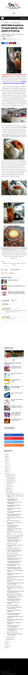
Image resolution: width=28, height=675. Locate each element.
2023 (6, 458)
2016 (6, 471)
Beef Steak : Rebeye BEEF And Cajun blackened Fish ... (14, 537)
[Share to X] (6, 43)
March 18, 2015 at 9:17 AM (16, 308)
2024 (6, 456)
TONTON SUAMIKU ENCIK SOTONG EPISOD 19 (13, 626)
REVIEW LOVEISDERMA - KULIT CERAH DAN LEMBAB (17, 387)
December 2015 (10, 475)
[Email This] (14, 43)
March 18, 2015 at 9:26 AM (16, 317)
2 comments (5, 304)
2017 (6, 469)
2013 (6, 643)
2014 (6, 641)
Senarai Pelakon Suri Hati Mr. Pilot (17, 374)
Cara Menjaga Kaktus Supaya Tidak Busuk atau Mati (14, 562)
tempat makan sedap (15, 22)
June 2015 (9, 486)
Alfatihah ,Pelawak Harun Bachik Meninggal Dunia (14, 596)
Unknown (7, 308)
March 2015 (9, 492)
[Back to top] (26, 673)
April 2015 (9, 490)
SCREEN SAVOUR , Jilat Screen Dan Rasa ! (15, 496)
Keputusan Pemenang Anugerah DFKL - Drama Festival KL (14, 550)
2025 (6, 454)
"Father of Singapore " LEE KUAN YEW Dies (15, 545)
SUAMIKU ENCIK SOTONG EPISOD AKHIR (15, 588)
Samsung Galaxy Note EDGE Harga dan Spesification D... (15, 591)
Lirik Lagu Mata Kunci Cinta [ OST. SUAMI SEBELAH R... (15, 629)
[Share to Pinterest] (10, 43)
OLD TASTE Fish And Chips (13, 520)
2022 (6, 460)
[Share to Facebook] (3, 43)
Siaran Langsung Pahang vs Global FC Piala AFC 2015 (15, 583)
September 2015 (11, 480)
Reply (6, 313)
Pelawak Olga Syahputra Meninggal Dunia (13, 526)
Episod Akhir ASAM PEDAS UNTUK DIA (15, 518)
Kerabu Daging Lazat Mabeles (14, 594)
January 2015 (10, 639)
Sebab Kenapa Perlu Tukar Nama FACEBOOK (13, 363)
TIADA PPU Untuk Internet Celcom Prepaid (15, 571)
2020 (6, 463)
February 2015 (10, 637)
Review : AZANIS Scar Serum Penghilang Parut (14, 565)
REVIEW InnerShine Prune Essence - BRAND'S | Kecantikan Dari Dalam (16, 414)
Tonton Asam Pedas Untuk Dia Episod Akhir (14, 512)
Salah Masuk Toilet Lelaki (13, 548)
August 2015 (10, 482)
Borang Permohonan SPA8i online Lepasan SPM (15, 620)
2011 (6, 647)
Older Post (12, 273)
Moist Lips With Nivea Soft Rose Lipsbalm (14, 523)
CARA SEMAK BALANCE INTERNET (16, 380)
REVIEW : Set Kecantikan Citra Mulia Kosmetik (14, 555)
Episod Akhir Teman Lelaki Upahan (15, 535)
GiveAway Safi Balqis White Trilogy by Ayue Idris (15, 577)
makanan (6, 22)
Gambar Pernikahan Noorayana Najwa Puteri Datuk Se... (14, 559)
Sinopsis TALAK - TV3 (12, 543)
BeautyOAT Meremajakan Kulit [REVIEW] (14, 574)
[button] (2, 18)
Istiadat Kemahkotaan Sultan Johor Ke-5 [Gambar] (14, 540)
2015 (6, 473)
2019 (6, 465)
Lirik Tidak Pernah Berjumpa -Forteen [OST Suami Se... (14, 614)
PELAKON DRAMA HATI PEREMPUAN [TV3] (12, 499)
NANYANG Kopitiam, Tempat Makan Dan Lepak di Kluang (14, 568)
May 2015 (9, 488)
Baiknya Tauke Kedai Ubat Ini (14, 586)
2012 (6, 645)
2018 (6, 467)
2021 (6, 462)
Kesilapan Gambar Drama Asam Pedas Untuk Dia (14, 634)
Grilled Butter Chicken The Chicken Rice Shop (16, 420)
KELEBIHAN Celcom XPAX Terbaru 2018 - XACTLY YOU (17, 406)
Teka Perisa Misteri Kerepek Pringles (17, 400)
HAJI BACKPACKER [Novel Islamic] (13, 603)
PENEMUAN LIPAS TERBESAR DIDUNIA (14, 623)
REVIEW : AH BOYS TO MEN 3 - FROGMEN (14, 509)
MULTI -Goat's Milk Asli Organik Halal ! (14, 532)
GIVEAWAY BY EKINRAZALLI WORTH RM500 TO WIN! (14, 599)
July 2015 (9, 484)
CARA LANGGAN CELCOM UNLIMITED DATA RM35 (16, 367)
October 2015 (10, 479)
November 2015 (10, 477)
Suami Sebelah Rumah (12, 632)
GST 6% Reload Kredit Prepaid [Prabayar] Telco (14, 608)
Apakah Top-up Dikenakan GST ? (15, 494)
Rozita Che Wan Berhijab (13, 605)
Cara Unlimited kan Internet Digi (17, 393)
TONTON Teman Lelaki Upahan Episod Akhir (14, 529)
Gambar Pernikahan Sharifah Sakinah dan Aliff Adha (14, 515)
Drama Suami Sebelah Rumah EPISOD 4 (14, 611)
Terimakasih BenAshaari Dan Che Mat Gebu (15, 617)
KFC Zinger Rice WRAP (12, 553)
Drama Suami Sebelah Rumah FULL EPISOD (15, 580)
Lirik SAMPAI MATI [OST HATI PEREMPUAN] (14, 506)
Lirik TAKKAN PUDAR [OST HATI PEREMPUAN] (14, 503)
